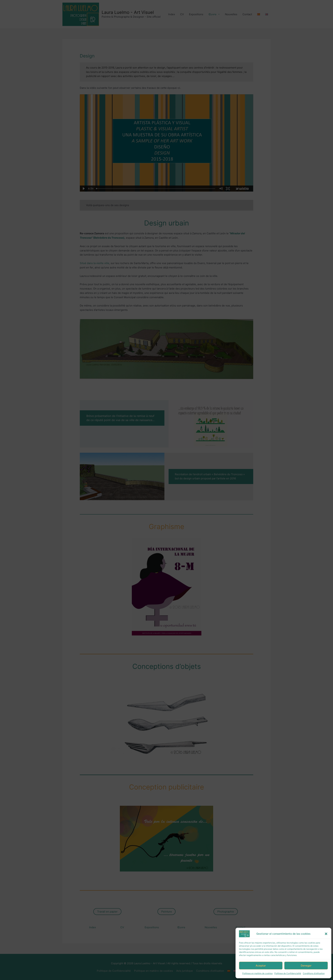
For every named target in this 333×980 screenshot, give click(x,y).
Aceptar (261, 965)
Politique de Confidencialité (287, 973)
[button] (326, 934)
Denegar (306, 965)
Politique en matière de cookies (257, 973)
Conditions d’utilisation (314, 973)
